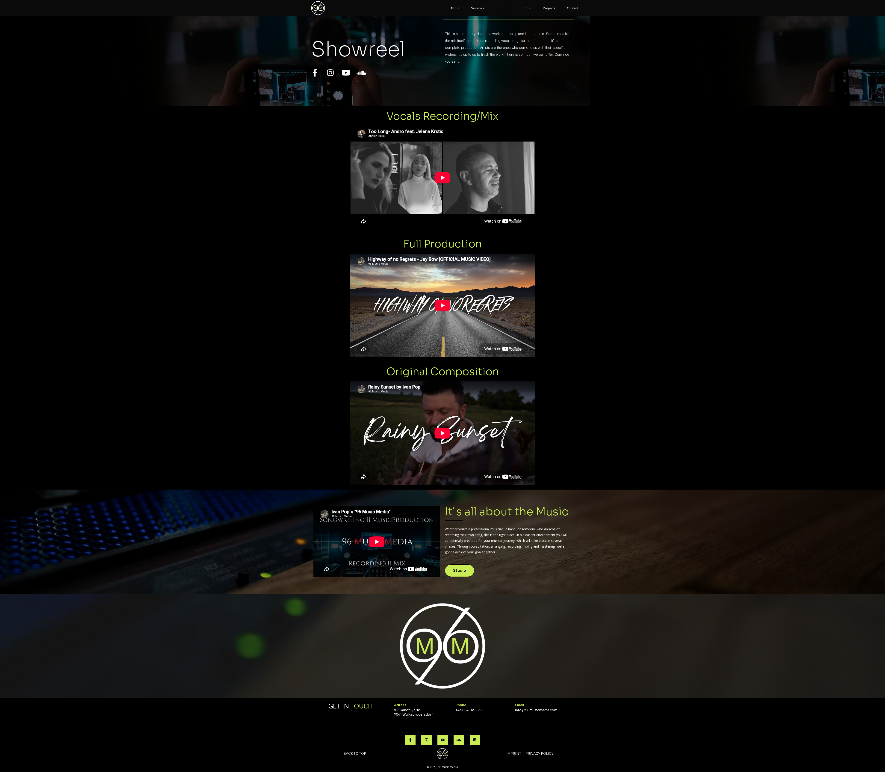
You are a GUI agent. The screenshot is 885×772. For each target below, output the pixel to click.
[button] (459, 570)
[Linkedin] (475, 740)
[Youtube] (346, 72)
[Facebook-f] (315, 72)
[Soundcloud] (361, 72)
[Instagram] (330, 72)
